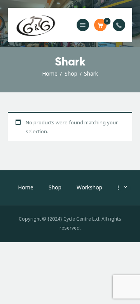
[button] (83, 25)
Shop (71, 73)
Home (50, 73)
